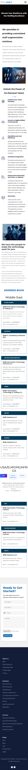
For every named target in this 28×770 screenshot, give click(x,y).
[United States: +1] (5, 613)
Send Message (8, 635)
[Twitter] (12, 767)
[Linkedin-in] (14, 767)
